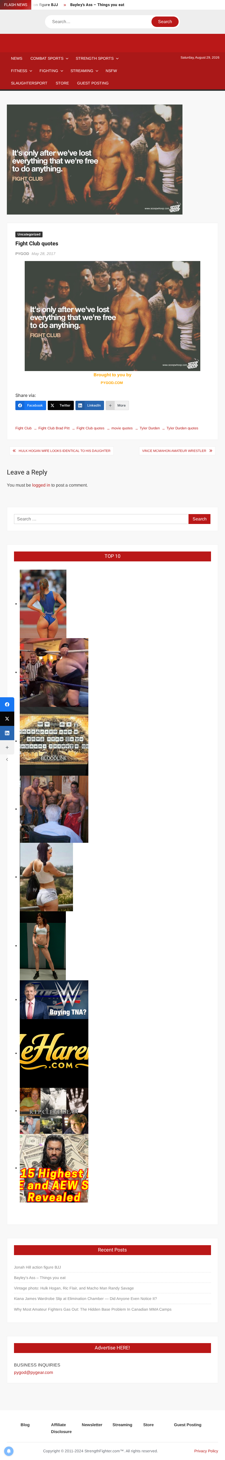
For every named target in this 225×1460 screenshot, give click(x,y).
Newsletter (92, 1424)
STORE (62, 83)
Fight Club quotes (91, 428)
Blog (25, 1424)
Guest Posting (187, 1424)
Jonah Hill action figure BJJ (37, 1267)
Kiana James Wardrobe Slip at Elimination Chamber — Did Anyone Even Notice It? (85, 1298)
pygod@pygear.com (33, 1372)
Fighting (49, 70)
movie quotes (122, 428)
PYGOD (22, 253)
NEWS (16, 58)
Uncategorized (29, 234)
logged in (41, 485)
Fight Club (23, 428)
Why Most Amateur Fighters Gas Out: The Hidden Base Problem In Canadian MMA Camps (92, 1309)
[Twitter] (7, 719)
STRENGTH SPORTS (95, 58)
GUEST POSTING (93, 83)
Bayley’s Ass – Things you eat (97, 5)
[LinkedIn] (7, 733)
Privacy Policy (206, 1451)
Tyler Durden (150, 428)
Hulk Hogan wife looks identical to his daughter (65, 451)
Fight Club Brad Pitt (54, 428)
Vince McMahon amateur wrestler (174, 451)
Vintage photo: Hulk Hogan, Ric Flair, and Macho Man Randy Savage (74, 1288)
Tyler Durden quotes (182, 428)
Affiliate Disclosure (61, 1428)
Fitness (19, 70)
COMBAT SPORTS (46, 58)
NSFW (111, 70)
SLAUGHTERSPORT (29, 83)
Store (148, 1424)
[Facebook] (7, 704)
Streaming (82, 70)
